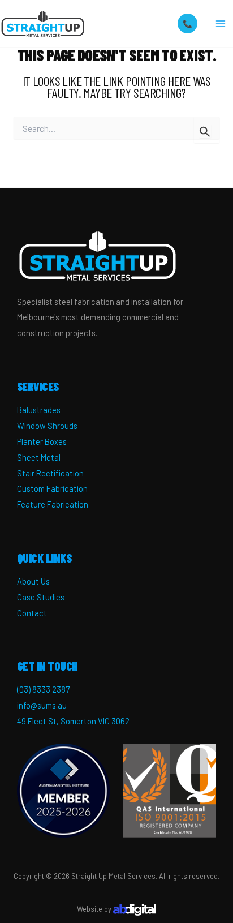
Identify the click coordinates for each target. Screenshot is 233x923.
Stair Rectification (50, 473)
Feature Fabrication (52, 504)
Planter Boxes (42, 441)
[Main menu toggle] (221, 23)
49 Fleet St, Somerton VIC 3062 (73, 721)
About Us (33, 581)
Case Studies (40, 597)
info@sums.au (42, 705)
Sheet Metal (39, 457)
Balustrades (39, 410)
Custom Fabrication (52, 488)
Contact (32, 613)
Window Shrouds (47, 425)
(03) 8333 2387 (43, 689)
